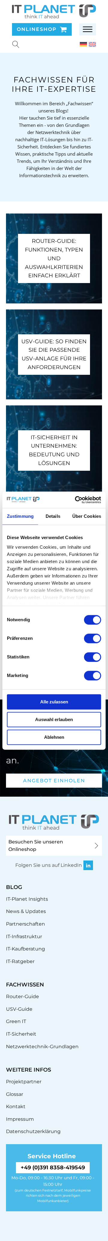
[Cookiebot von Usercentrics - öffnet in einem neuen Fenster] (76, 500)
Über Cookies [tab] (86, 516)
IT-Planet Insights (27, 899)
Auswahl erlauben (54, 719)
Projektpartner (23, 1081)
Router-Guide (22, 996)
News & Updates (26, 911)
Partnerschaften (25, 924)
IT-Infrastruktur (24, 936)
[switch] (92, 638)
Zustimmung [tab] (20, 516)
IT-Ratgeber (20, 961)
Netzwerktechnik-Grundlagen (42, 1046)
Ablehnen (54, 737)
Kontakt (16, 1106)
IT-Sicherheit (21, 1034)
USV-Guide (19, 1009)
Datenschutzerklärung (33, 1131)
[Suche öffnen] (15, 44)
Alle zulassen (54, 701)
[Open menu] (87, 29)
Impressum (20, 1119)
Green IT (16, 1021)
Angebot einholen (54, 780)
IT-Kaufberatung (25, 949)
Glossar (14, 1094)
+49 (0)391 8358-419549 (53, 1167)
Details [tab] (53, 516)
